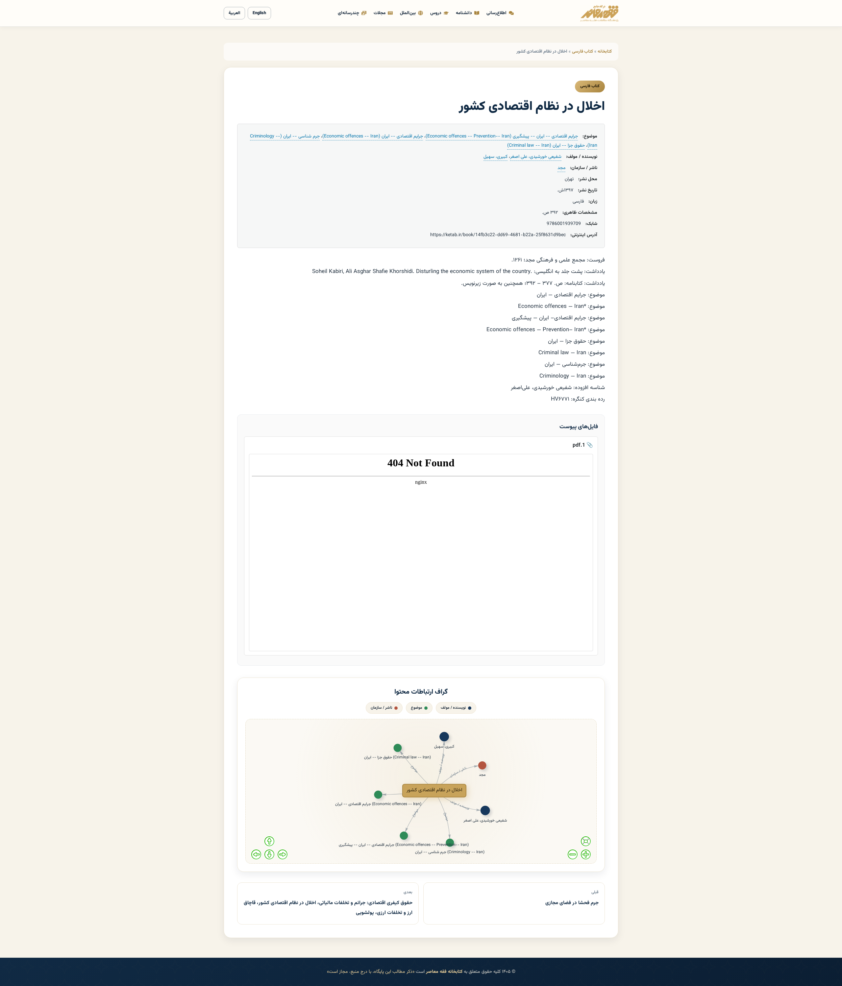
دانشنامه (464, 13)
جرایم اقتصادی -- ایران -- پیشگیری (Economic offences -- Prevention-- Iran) (502, 136)
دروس (435, 13)
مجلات (379, 13)
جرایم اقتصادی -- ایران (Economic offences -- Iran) (372, 136)
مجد (561, 168)
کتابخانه (605, 51)
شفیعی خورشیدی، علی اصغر (535, 156)
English (259, 13)
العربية (234, 13)
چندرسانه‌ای (348, 13)
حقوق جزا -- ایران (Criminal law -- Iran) (546, 145)
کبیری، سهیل (495, 156)
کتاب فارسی (582, 51)
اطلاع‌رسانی (496, 13)
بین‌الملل (408, 13)
